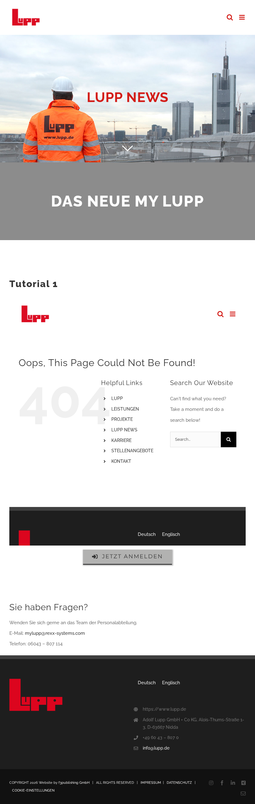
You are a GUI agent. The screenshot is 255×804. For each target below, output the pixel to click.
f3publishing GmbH (74, 783)
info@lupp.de (156, 748)
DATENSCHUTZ (179, 783)
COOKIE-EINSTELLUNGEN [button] (33, 790)
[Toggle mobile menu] (242, 17)
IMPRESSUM (151, 783)
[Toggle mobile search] (230, 17)
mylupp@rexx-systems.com (55, 633)
